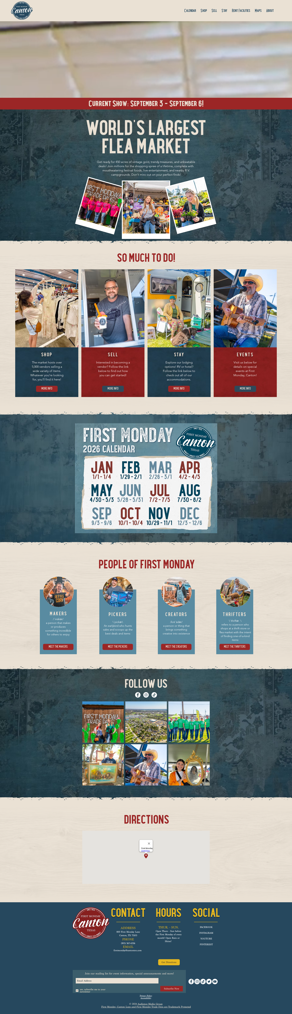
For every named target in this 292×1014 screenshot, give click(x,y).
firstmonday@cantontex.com (128, 950)
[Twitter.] (209, 981)
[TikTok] (154, 695)
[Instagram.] (146, 695)
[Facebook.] (138, 695)
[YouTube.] (215, 981)
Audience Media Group (150, 1004)
